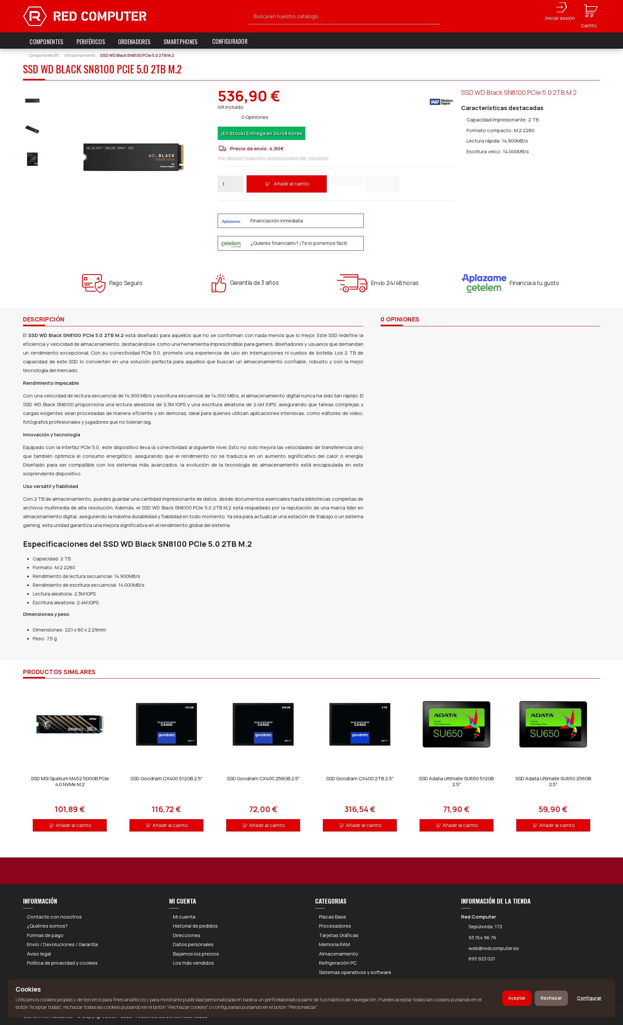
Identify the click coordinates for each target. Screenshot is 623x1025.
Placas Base (332, 916)
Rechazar (551, 998)
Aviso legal (39, 953)
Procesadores (335, 925)
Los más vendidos (193, 962)
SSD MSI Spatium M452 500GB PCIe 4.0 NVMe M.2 (70, 781)
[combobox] (344, 16)
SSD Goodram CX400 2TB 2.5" (360, 778)
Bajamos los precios (196, 953)
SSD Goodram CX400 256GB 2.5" (263, 778)
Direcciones (186, 935)
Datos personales (193, 944)
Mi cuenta (184, 916)
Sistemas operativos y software (355, 972)
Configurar (589, 998)
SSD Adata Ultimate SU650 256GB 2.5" (553, 781)
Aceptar (517, 998)
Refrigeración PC (338, 962)
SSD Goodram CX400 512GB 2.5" (166, 778)
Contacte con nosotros (54, 916)
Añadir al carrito (292, 183)
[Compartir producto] (382, 184)
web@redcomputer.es (494, 948)
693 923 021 (481, 958)
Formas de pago (45, 935)
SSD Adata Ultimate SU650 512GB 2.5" (456, 781)
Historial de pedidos (195, 925)
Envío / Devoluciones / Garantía (62, 944)
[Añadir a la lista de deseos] (347, 180)
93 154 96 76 (482, 937)
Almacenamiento (338, 953)
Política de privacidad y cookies (62, 962)
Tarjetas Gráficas (339, 935)
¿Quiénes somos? (47, 925)
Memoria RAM (334, 944)
